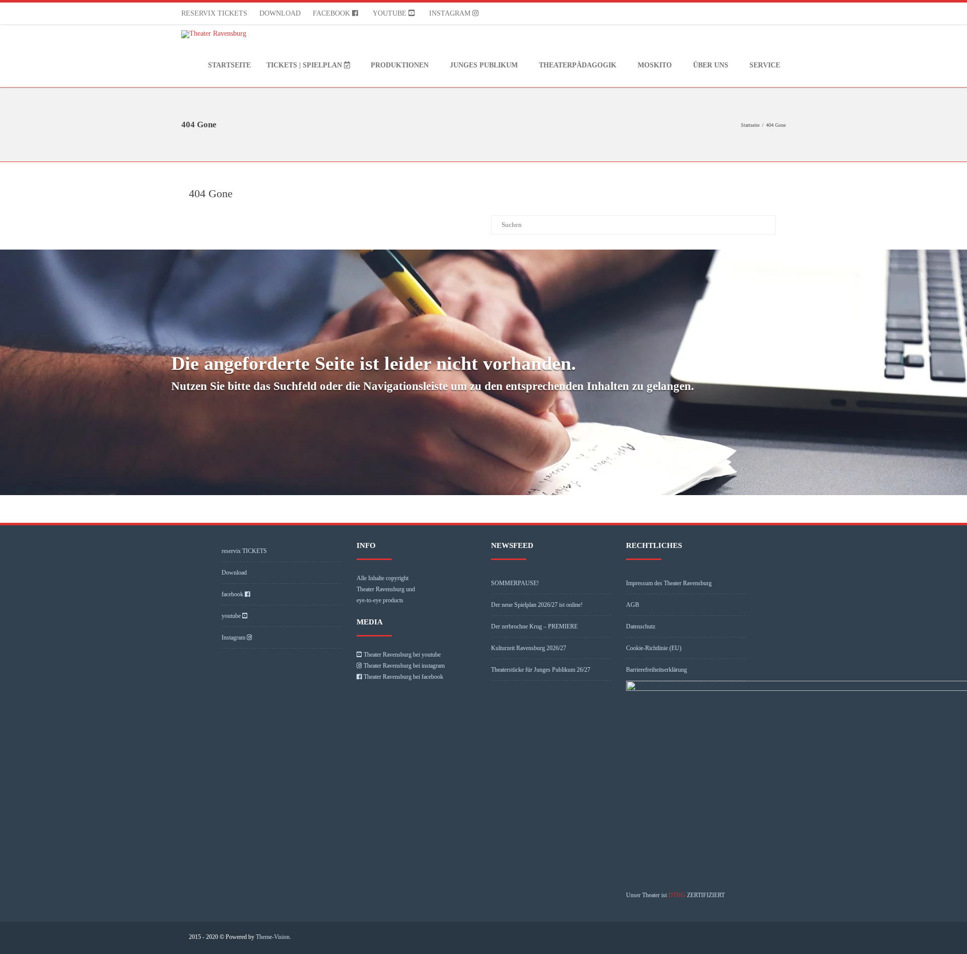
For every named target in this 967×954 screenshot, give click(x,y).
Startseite (229, 65)
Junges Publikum (484, 65)
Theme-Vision (273, 936)
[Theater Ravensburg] (216, 34)
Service (764, 65)
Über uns (710, 65)
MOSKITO (655, 65)
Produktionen (400, 65)
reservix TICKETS (214, 13)
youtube (390, 13)
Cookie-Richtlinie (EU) (653, 648)
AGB (632, 604)
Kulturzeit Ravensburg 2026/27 (528, 648)
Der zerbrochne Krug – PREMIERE (534, 626)
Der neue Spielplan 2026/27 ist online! (537, 604)
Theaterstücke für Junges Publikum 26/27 (540, 669)
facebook (332, 13)
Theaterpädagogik (577, 65)
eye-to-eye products (380, 600)
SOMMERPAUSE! (515, 583)
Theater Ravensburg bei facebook (403, 676)
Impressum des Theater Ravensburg (669, 583)
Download (280, 13)
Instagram (450, 13)
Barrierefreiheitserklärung (656, 669)
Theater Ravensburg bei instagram (404, 665)
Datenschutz (640, 626)
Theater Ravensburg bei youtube (402, 654)
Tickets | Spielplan (305, 65)
